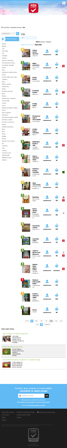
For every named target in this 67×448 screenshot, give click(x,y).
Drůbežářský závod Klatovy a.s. (36, 216)
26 (22, 238)
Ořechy (4, 103)
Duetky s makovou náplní (35, 295)
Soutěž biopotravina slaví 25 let (12, 347)
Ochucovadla (5, 100)
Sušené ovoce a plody (8, 141)
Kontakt (4, 420)
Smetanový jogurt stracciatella (36, 117)
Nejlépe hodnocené (27, 45)
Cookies (19, 417)
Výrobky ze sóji (6, 153)
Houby (4, 67)
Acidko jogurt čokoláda (35, 131)
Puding (4, 124)
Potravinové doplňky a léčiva (10, 117)
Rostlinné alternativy (7, 127)
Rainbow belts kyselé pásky (36, 281)
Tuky (3, 148)
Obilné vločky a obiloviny (9, 98)
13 (22, 224)
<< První (27, 321)
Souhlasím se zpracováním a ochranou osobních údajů (34, 402)
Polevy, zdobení (6, 112)
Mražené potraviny (7, 91)
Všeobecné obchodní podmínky (26, 412)
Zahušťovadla (5, 155)
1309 (36, 321)
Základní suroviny (6, 157)
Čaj (3, 53)
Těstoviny (5, 145)
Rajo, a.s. (34, 107)
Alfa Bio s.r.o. (35, 161)
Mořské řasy (5, 86)
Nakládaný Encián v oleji (36, 143)
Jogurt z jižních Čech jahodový (36, 252)
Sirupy (3, 134)
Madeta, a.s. (35, 94)
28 (22, 265)
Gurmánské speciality (8, 65)
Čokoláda (4, 55)
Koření (4, 74)
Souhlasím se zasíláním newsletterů (34, 400)
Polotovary (5, 115)
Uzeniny (4, 150)
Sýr (3, 143)
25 (22, 63)
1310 (41, 321)
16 (22, 209)
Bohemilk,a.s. (35, 242)
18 (22, 156)
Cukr (3, 48)
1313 (56, 321)
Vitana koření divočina (35, 52)
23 (22, 251)
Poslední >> (47, 324)
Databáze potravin (16, 27)
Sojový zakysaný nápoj (35, 158)
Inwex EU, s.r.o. (36, 229)
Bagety (4, 46)
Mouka (4, 89)
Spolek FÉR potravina (8, 412)
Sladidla (4, 136)
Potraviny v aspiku (7, 119)
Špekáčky (35, 197)
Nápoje (4, 96)
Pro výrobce (5, 415)
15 (22, 102)
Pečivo (4, 110)
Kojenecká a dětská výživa (9, 72)
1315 (37, 324)
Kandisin (34, 311)
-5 (22, 280)
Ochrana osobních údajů (23, 415)
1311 (46, 321)
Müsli (3, 93)
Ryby (3, 129)
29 (22, 196)
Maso (3, 81)
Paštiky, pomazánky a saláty (9, 108)
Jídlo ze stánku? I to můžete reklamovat (15, 334)
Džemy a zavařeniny (7, 60)
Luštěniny (4, 79)
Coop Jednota (36, 81)
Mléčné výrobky (6, 84)
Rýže (3, 131)
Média (3, 417)
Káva (3, 70)
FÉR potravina (5, 27)
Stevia (34, 310)
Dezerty (4, 58)
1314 (61, 321)
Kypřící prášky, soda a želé (9, 77)
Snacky (4, 138)
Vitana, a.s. (35, 55)
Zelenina (4, 160)
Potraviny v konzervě (8, 122)
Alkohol (4, 44)
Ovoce (4, 105)
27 (22, 89)
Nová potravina (11, 39)
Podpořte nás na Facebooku (46, 412)
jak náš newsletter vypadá (37, 405)
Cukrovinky (5, 51)
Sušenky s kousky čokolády (35, 170)
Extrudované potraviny (8, 63)
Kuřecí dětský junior (34, 210)
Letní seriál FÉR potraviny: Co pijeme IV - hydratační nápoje (21, 360)
